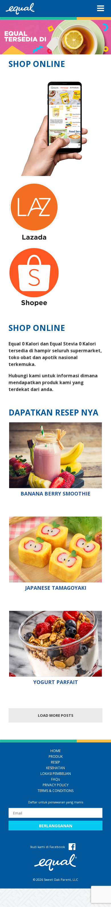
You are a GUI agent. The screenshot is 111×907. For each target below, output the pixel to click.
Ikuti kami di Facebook (48, 847)
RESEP (55, 762)
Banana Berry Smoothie (55, 493)
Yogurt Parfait (55, 682)
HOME (55, 750)
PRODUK (56, 756)
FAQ (55, 779)
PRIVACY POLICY (56, 785)
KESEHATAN (55, 767)
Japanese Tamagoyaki (55, 587)
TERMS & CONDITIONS (55, 790)
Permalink (56, 455)
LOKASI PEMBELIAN (55, 773)
